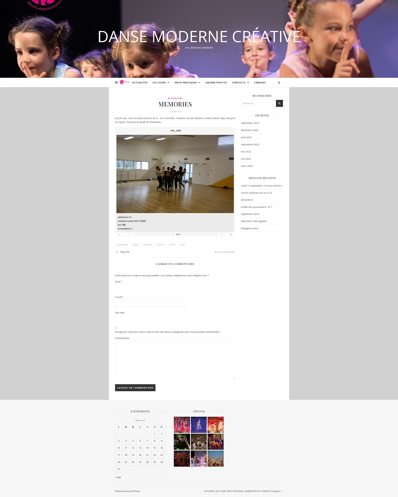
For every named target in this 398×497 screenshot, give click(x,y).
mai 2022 (246, 151)
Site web (119, 312)
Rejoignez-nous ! (250, 228)
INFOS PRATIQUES (186, 82)
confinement (122, 244)
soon (182, 244)
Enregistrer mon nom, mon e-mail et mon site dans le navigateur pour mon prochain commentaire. (167, 331)
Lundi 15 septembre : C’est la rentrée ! (261, 185)
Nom (118, 281)
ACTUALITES (140, 82)
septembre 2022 (250, 144)
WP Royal (135, 491)
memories (147, 244)
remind (172, 244)
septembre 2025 (250, 122)
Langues (260, 82)
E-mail (119, 297)
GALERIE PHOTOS (216, 82)
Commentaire (122, 338)
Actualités (175, 98)
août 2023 (246, 137)
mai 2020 (246, 158)
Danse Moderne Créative (199, 36)
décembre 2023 (249, 130)
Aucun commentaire (225, 251)
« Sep (118, 477)
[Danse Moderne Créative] (125, 82)
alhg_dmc (125, 251)
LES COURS (159, 82)
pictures (160, 244)
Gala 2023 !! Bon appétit (254, 221)
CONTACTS (238, 82)
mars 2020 (247, 165)
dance (135, 244)
